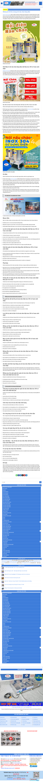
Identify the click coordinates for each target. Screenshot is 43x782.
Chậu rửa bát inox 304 (3, 724)
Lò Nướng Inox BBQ (6, 520)
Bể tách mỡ (24, 717)
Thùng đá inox (2, 717)
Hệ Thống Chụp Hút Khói (7, 512)
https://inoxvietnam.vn (6, 762)
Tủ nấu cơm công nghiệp (26, 722)
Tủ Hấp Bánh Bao (5, 546)
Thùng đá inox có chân (3, 721)
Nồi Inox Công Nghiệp (6, 524)
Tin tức (5, 9)
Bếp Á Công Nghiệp (6, 496)
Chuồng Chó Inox (6, 509)
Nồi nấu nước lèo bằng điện (15, 722)
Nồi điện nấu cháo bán (6, 70)
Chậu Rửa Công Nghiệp (7, 505)
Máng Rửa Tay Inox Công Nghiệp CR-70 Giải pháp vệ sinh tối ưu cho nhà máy (17, 574)
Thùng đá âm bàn (3, 719)
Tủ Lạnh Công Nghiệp (6, 552)
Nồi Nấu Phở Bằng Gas (6, 529)
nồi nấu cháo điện (30, 109)
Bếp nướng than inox (36, 721)
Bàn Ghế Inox (5, 488)
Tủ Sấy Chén (5, 553)
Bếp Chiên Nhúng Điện (6, 499)
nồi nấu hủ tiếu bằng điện (13, 561)
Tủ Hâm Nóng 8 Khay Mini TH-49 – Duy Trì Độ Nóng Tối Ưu (14, 567)
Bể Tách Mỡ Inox (5, 491)
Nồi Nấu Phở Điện (5, 530)
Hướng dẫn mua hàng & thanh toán (35, 758)
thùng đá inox (14, 562)
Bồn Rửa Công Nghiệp (6, 503)
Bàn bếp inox (35, 719)
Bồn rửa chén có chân (37, 722)
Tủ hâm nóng (24, 721)
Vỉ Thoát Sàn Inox (6, 555)
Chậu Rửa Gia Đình (6, 508)
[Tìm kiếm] (2, 3)
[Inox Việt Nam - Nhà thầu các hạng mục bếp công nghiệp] (20, 3)
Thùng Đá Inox (5, 541)
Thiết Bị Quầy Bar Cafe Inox (7, 646)
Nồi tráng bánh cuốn (36, 724)
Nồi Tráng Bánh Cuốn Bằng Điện (8, 532)
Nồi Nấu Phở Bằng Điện (6, 527)
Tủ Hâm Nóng (5, 649)
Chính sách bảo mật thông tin (35, 759)
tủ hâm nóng (31, 561)
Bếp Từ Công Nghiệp (6, 500)
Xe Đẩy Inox (5, 556)
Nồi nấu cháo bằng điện (6, 14)
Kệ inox (4, 517)
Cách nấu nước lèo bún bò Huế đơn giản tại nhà (12, 577)
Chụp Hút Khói (5, 511)
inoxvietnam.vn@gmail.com (17, 762)
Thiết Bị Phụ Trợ (5, 538)
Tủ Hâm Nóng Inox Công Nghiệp (8, 544)
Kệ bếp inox (35, 717)
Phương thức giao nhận (34, 762)
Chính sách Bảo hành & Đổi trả (35, 760)
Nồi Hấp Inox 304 (5, 523)
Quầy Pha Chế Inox (6, 533)
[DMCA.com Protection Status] (33, 763)
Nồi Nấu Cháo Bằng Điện (7, 526)
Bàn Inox (4, 490)
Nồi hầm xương (13, 724)
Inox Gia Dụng (5, 514)
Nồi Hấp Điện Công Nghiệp (7, 521)
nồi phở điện (36, 560)
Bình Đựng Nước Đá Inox (7, 502)
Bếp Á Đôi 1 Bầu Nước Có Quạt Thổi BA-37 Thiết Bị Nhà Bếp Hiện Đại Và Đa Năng (18, 581)
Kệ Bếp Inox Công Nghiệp (7, 515)
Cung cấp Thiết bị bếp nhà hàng (7, 560)
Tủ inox (4, 549)
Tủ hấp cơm (5, 547)
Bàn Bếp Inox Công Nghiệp (7, 487)
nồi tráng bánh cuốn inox (26, 562)
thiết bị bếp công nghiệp (9, 758)
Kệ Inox (4, 518)
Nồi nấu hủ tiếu (13, 721)
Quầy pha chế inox (3, 722)
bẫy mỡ (10, 562)
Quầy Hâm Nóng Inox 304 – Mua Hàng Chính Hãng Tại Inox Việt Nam (16, 570)
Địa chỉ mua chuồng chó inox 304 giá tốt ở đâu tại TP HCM (14, 584)
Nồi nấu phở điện (14, 717)
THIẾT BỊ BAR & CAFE (6, 535)
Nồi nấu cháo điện (13, 178)
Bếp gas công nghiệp (25, 719)
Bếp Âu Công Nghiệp (6, 497)
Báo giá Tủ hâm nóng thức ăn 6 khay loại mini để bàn (13, 587)
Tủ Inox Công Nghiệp (6, 550)
